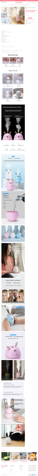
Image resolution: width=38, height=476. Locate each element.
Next (5, 24)
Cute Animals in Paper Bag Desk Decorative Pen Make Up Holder (14, 461)
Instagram (25, 0)
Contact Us (35, 0)
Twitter (26, 0)
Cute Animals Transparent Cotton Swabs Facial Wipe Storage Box (23, 461)
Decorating (29, 22)
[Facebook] (27, 23)
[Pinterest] (30, 23)
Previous (2, 24)
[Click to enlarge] (8, 23)
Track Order (32, 0)
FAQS (29, 0)
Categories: (26, 22)
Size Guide (27, 20)
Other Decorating (32, 22)
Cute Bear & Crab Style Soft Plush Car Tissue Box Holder (32, 461)
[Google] (28, 23)
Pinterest (27, 0)
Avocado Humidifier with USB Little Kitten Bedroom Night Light (6, 461)
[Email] (29, 23)
